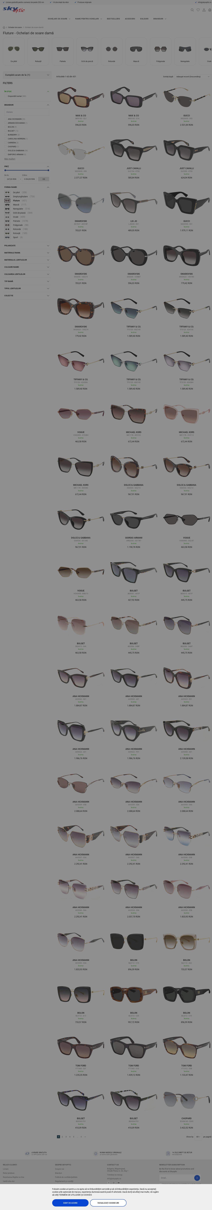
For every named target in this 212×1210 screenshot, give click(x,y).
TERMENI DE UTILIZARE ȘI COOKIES (75, 1195)
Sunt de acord (70, 1203)
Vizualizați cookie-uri (108, 1203)
